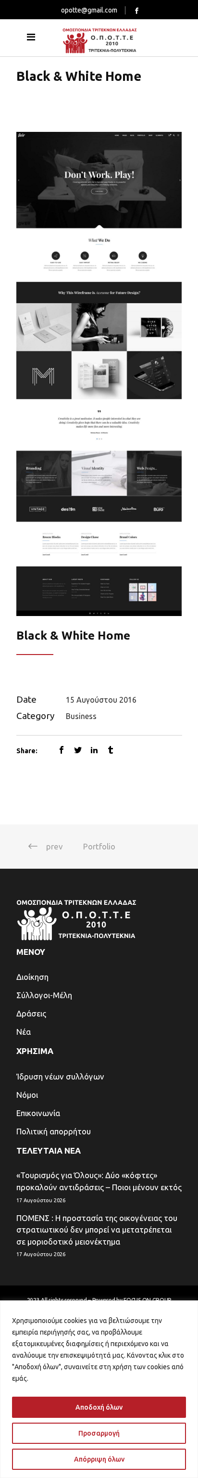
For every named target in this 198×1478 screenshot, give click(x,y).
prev (54, 846)
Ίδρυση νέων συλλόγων (60, 1076)
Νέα (23, 1031)
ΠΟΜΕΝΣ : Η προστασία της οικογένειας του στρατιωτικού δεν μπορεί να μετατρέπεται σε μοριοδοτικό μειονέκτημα (96, 1229)
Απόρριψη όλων (99, 1459)
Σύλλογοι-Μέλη (44, 995)
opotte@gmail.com (89, 10)
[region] (99, 1389)
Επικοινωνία (38, 1113)
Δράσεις (31, 1013)
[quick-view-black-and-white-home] (99, 373)
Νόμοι (27, 1094)
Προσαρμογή (99, 1433)
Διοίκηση (32, 976)
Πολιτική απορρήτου (53, 1131)
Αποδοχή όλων (99, 1407)
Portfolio (99, 846)
